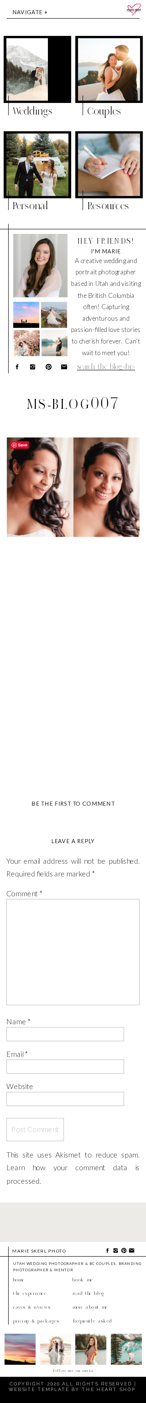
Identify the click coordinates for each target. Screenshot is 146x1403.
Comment (24, 893)
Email (17, 1054)
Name (18, 1021)
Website (19, 1086)
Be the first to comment (73, 803)
